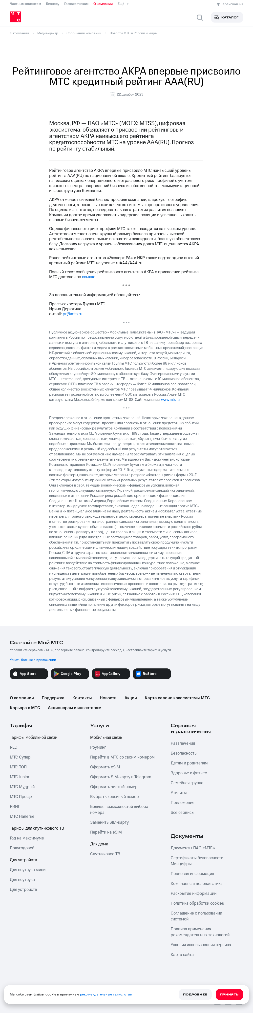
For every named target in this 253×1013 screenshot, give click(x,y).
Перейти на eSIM (106, 832)
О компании (103, 3)
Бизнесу (52, 3)
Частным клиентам (25, 3)
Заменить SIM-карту (109, 822)
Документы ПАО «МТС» (193, 848)
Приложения (182, 803)
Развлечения (183, 743)
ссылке (88, 277)
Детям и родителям (189, 763)
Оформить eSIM (105, 767)
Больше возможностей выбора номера (119, 810)
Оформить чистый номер (114, 787)
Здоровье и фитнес (189, 773)
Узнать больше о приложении (33, 660)
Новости (108, 698)
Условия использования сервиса (201, 945)
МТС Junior (19, 777)
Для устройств (23, 860)
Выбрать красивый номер (114, 797)
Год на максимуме (27, 838)
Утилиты (179, 793)
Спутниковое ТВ (105, 854)
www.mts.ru (170, 399)
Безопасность (183, 753)
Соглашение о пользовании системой (196, 916)
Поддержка (53, 698)
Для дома (99, 844)
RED (13, 747)
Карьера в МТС (25, 708)
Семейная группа (187, 783)
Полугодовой (22, 848)
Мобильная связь (106, 737)
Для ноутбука (22, 880)
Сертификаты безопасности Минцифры (197, 861)
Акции (131, 698)
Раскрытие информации (193, 893)
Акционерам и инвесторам (74, 708)
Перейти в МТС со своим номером (122, 757)
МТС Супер (20, 757)
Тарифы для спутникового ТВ (37, 828)
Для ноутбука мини (27, 870)
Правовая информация (192, 874)
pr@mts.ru (72, 314)
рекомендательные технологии (106, 994)
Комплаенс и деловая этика (197, 884)
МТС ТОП (18, 767)
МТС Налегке (22, 816)
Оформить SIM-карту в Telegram (120, 777)
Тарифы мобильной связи (33, 737)
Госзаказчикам (76, 3)
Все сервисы (182, 813)
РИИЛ (15, 807)
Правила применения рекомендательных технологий (200, 932)
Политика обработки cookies (197, 903)
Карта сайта (182, 955)
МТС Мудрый (22, 787)
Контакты (82, 698)
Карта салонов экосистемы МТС (177, 698)
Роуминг (98, 747)
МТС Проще (21, 797)
